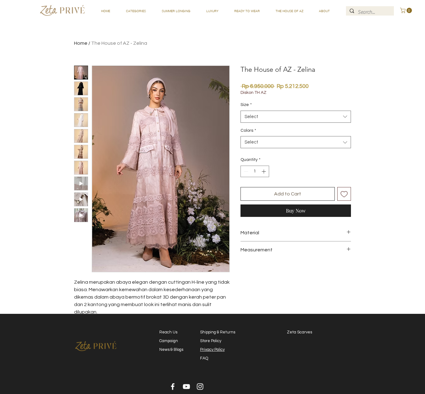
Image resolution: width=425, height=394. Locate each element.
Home (80, 43)
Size (246, 105)
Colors (248, 130)
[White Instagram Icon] (200, 386)
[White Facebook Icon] (172, 386)
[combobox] (296, 117)
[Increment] (264, 171)
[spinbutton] (254, 171)
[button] (136, 11)
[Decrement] (245, 171)
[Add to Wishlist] (344, 194)
